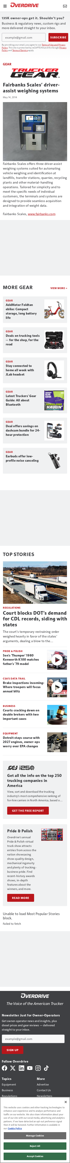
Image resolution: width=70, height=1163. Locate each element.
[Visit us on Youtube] (29, 1068)
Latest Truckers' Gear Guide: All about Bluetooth (21, 400)
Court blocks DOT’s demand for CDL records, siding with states (35, 618)
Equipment (10, 733)
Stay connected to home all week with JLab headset (20, 370)
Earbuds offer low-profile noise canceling (22, 458)
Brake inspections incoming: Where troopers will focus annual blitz (23, 687)
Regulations (12, 607)
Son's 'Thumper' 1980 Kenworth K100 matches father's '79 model (21, 659)
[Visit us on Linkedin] (21, 1068)
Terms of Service (20, 50)
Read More (20, 898)
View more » (58, 288)
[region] (35, 1130)
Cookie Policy (15, 1128)
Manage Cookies (35, 1135)
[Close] (66, 1102)
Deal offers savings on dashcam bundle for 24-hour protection (23, 430)
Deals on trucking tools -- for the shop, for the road (23, 340)
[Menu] (5, 5)
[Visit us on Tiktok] (46, 1068)
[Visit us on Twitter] (13, 1068)
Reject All (35, 1146)
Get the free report (28, 810)
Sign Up (12, 1050)
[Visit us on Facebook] (4, 1068)
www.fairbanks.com (41, 214)
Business (9, 705)
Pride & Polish (12, 651)
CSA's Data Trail (14, 678)
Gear (7, 64)
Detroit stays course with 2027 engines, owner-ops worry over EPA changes (21, 742)
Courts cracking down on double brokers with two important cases (21, 714)
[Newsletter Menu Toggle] (65, 5)
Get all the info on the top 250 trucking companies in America (34, 780)
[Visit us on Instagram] (38, 1068)
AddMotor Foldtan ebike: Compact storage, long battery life (21, 311)
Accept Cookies (35, 1156)
